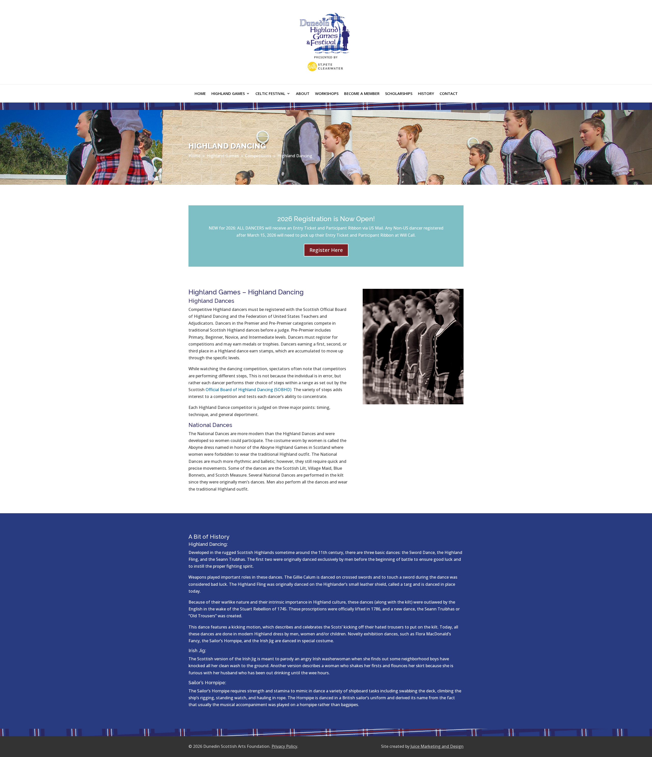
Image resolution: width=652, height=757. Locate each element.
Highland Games (228, 94)
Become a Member (361, 94)
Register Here (326, 250)
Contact (449, 94)
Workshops (326, 94)
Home (200, 94)
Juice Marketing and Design (437, 746)
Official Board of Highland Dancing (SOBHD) (248, 389)
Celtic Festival (270, 94)
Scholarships (398, 94)
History (426, 94)
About (302, 94)
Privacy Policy (284, 746)
